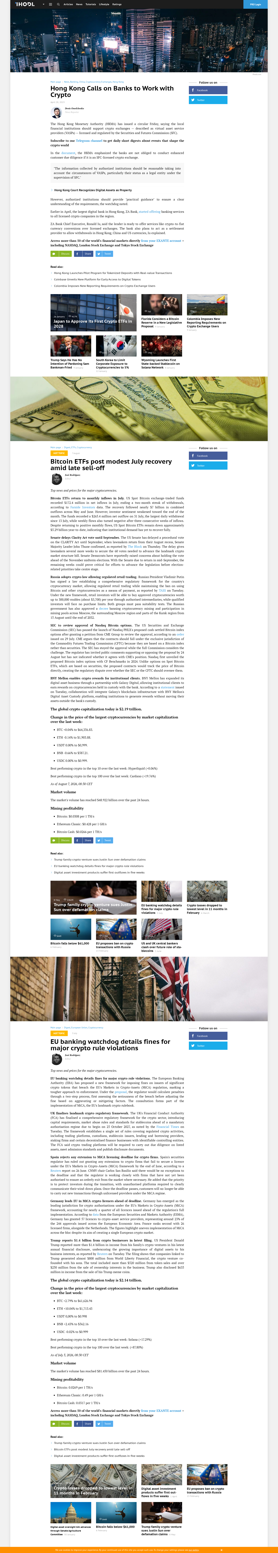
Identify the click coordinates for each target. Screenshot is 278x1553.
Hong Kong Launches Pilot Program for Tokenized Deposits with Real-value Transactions (113, 273)
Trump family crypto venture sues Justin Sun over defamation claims (100, 859)
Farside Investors (82, 507)
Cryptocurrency (84, 447)
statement (168, 687)
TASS (162, 590)
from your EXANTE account (161, 241)
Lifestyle (104, 4)
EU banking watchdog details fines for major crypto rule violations (99, 866)
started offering (149, 212)
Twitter (200, 100)
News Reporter (72, 112)
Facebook (202, 90)
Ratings (116, 4)
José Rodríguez (72, 474)
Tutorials (91, 4)
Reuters (56, 1171)
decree (103, 608)
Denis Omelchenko (74, 108)
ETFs (73, 447)
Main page (56, 81)
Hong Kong (118, 81)
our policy (194, 1549)
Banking (74, 81)
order (180, 634)
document (68, 153)
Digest (67, 447)
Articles (68, 4)
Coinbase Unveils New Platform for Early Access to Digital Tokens (97, 279)
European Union (79, 1027)
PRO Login (255, 4)
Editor (68, 478)
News (79, 4)
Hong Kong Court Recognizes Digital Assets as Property (93, 190)
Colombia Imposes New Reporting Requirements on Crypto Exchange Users (104, 286)
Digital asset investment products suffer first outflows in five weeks (99, 872)
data (96, 1214)
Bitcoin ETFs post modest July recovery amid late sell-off (92, 1449)
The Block (135, 547)
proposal (121, 1092)
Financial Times (168, 1127)
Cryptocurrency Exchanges (99, 81)
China (82, 81)
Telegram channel (89, 141)
